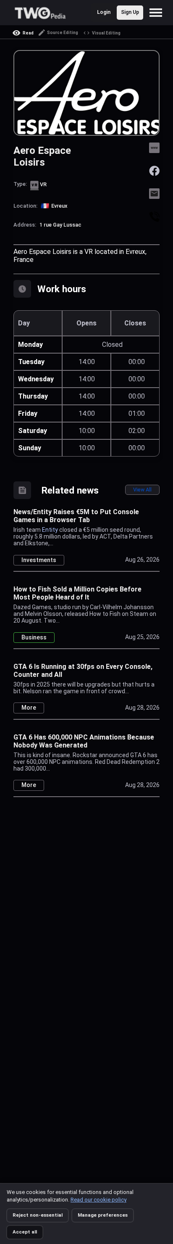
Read (28, 33)
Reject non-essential (38, 1215)
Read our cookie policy (98, 1199)
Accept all (25, 1232)
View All (142, 489)
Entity (50, 529)
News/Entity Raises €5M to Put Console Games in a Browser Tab (76, 516)
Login (103, 12)
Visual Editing (106, 33)
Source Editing (62, 32)
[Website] (154, 147)
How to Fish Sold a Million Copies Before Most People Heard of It (77, 593)
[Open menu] (157, 12)
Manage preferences (103, 1215)
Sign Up (130, 12)
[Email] (154, 193)
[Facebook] (154, 170)
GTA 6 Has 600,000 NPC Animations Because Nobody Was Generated (83, 741)
